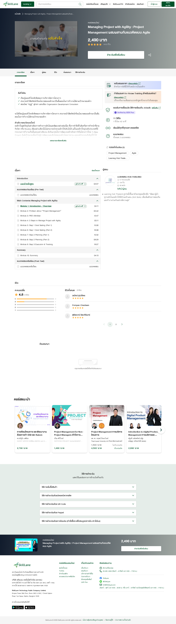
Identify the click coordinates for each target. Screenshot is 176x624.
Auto (62, 54)
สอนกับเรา (140, 4)
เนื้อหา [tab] (32, 72)
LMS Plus (84, 582)
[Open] (80, 4)
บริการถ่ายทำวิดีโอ (87, 573)
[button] (117, 153)
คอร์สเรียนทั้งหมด (92, 4)
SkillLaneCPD (118, 4)
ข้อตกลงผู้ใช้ (109, 620)
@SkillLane (106, 581)
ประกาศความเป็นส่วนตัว (123, 620)
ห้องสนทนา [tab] (67, 72)
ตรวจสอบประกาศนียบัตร (67, 576)
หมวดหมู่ (26, 4)
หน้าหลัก (18, 14)
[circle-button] (161, 430)
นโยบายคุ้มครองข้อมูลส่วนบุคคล (93, 620)
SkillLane (106, 578)
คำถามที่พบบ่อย (108, 568)
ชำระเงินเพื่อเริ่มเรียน (116, 55)
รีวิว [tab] (55, 72)
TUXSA (61, 571)
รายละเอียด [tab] (21, 72)
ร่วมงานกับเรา (85, 576)
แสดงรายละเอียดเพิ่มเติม (58, 140)
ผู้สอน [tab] (44, 72)
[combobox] (59, 4)
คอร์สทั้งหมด (63, 568)
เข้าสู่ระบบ (154, 4)
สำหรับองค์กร (130, 4)
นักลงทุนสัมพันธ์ (86, 579)
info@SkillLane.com (109, 585)
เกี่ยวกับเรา (84, 568)
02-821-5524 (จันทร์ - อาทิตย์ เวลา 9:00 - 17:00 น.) (120, 571)
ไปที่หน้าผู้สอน (122, 188)
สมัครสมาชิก (168, 4)
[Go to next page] (121, 324)
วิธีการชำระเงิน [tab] (80, 72)
